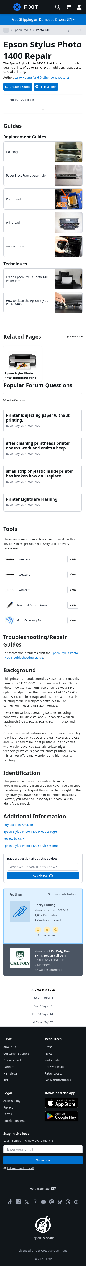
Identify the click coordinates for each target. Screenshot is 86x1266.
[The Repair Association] (76, 1201)
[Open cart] (68, 7)
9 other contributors (62, 894)
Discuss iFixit (12, 1060)
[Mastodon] (51, 1201)
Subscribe (43, 1160)
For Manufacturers (58, 1080)
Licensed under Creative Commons (43, 1251)
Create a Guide (20, 87)
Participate (52, 1060)
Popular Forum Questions (37, 385)
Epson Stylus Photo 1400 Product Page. (30, 832)
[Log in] (79, 7)
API (5, 1080)
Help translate (40, 1189)
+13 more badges (45, 935)
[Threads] (67, 1201)
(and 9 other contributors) (51, 77)
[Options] (6, 30)
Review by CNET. (14, 839)
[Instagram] (35, 1201)
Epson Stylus (22, 30)
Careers (8, 1067)
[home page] (25, 7)
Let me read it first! (20, 1168)
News (48, 1053)
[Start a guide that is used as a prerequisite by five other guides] (38, 929)
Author (16, 894)
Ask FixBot (40, 875)
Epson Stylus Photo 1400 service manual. (31, 846)
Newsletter (11, 1073)
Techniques (15, 264)
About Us (9, 1047)
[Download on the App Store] (61, 1103)
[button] (57, 7)
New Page (76, 336)
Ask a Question (16, 398)
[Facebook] (18, 1201)
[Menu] (6, 7)
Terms (7, 1114)
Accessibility (11, 1101)
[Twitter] (26, 1201)
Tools (10, 529)
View (73, 559)
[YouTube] (43, 1201)
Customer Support (16, 1053)
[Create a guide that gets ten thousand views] (46, 929)
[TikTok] (10, 1201)
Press (48, 1047)
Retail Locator (54, 1073)
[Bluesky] (60, 1202)
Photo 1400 (43, 30)
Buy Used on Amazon (18, 825)
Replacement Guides (24, 136)
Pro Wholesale (54, 1067)
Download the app (60, 1093)
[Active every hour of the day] (55, 929)
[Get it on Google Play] (61, 1116)
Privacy (8, 1107)
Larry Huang (23, 77)
